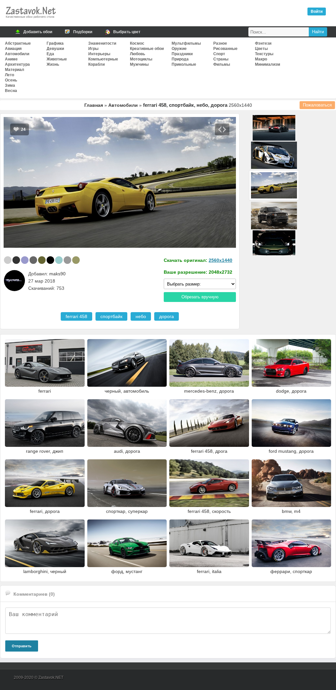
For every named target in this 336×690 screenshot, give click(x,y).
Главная (93, 105)
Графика (55, 43)
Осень (11, 80)
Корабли (96, 64)
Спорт (219, 54)
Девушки (55, 48)
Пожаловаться (317, 105)
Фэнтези (263, 43)
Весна (11, 90)
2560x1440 (220, 260)
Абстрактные (18, 43)
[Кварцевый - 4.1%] (67, 260)
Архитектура (17, 64)
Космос (137, 43)
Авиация (13, 48)
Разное (220, 43)
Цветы (261, 48)
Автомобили (17, 54)
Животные (57, 59)
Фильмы (221, 64)
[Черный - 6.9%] (50, 260)
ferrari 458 (76, 316)
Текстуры (264, 54)
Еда (50, 54)
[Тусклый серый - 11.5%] (33, 260)
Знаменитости (102, 43)
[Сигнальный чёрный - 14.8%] (16, 260)
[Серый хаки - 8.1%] (42, 260)
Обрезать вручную (200, 296)
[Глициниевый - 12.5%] (25, 260)
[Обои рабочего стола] (30, 19)
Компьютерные (103, 59)
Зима (10, 85)
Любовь (137, 54)
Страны (220, 59)
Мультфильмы (186, 43)
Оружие (179, 48)
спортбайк (111, 316)
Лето (9, 75)
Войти (317, 11)
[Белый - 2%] (84, 260)
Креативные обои (147, 48)
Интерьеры (99, 54)
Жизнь (53, 64)
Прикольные (184, 64)
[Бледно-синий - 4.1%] (59, 260)
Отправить (22, 646)
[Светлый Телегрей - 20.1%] (7, 260)
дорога (166, 316)
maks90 (57, 273)
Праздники (182, 54)
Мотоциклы (141, 59)
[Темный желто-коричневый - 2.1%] (76, 260)
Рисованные (225, 48)
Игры (93, 48)
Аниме (11, 59)
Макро (261, 59)
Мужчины (139, 64)
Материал (14, 69)
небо (141, 316)
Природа (180, 59)
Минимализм (267, 64)
